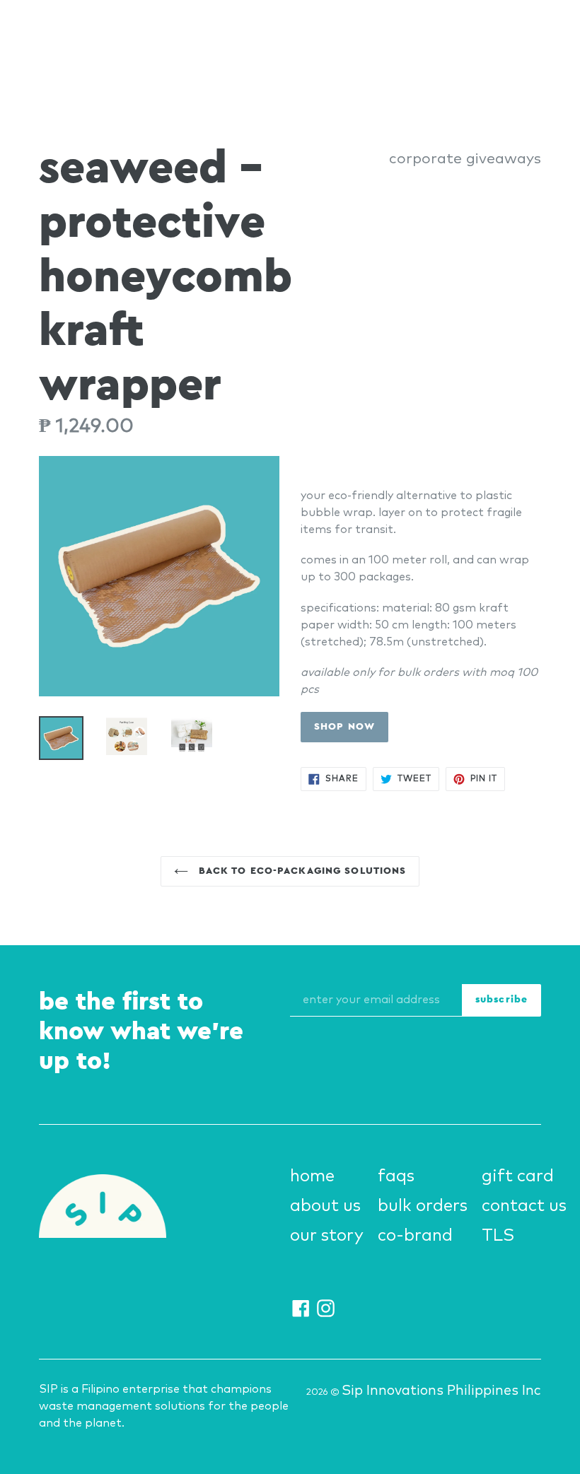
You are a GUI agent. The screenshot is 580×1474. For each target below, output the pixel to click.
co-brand (415, 1235)
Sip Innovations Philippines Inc (441, 1391)
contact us (524, 1206)
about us (325, 1206)
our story (327, 1235)
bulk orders (423, 1206)
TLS (498, 1235)
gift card (518, 1176)
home (312, 1176)
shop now (344, 727)
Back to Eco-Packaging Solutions (301, 871)
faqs (396, 1176)
